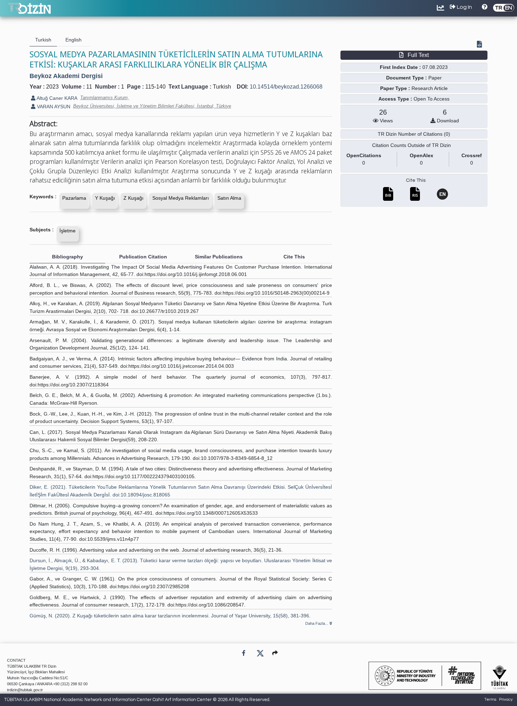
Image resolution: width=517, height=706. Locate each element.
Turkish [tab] (43, 40)
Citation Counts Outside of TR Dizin (411, 145)
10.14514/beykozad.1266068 (286, 87)
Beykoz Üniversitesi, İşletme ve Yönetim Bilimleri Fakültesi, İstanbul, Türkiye (152, 106)
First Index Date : (400, 67)
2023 (52, 87)
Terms (490, 699)
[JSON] (481, 45)
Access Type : (395, 99)
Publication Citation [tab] (143, 256)
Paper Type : (395, 88)
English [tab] (73, 40)
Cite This (416, 180)
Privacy (506, 699)
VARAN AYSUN (53, 106)
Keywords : (43, 196)
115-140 (155, 87)
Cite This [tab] (294, 256)
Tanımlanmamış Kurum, (104, 97)
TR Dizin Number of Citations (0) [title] (414, 134)
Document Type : (406, 78)
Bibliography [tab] (67, 256)
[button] (275, 653)
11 (89, 87)
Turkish (222, 87)
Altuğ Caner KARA (56, 98)
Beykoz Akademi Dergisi (66, 75)
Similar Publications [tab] (219, 256)
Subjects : (42, 229)
